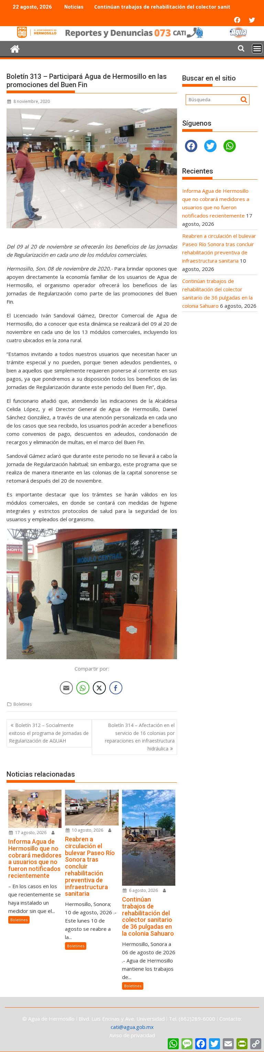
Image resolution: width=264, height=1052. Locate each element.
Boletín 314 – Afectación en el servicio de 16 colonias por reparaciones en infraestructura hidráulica (140, 736)
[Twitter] (210, 146)
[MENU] (257, 48)
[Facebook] (191, 146)
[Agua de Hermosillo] (132, 36)
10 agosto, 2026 (87, 830)
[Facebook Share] (115, 687)
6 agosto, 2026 (143, 890)
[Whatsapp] (229, 146)
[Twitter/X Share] (99, 687)
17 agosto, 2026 (30, 832)
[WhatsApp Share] (82, 687)
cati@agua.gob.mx (132, 1026)
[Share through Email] (66, 687)
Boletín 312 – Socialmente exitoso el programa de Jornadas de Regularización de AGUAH (49, 733)
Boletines (22, 704)
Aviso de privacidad (132, 1035)
